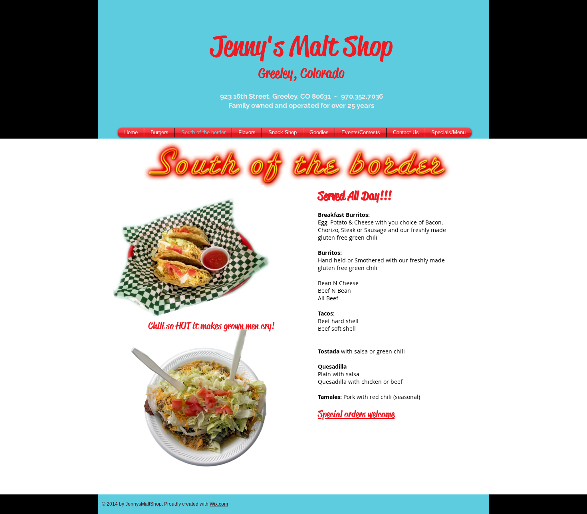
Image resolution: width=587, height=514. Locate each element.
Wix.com (219, 504)
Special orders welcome (356, 414)
